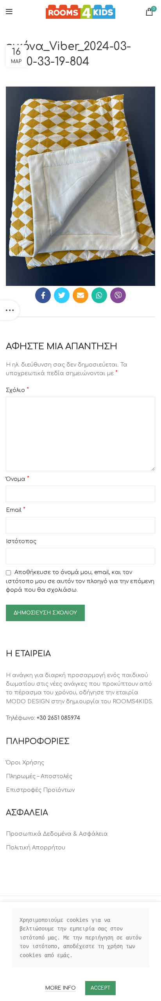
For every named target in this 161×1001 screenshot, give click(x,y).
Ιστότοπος (21, 541)
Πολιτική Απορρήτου (35, 848)
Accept (101, 988)
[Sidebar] (10, 310)
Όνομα (17, 478)
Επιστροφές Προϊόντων (40, 790)
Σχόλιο (17, 390)
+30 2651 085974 (58, 718)
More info (60, 988)
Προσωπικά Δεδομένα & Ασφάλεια (57, 834)
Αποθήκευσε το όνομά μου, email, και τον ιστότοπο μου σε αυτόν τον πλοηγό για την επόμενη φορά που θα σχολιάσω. (80, 581)
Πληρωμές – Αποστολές (39, 776)
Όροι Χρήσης (25, 763)
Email (15, 509)
